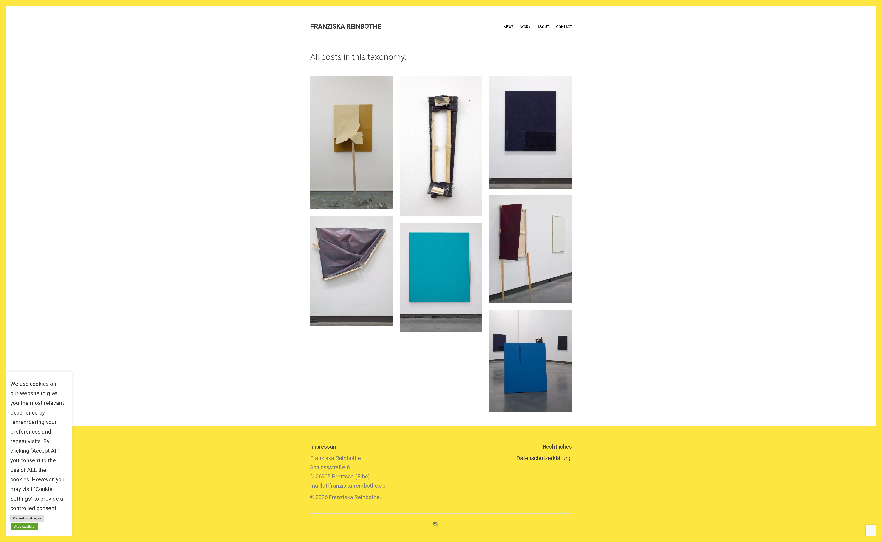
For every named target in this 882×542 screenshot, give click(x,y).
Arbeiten (372, 147)
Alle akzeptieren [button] (25, 526)
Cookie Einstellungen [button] (27, 518)
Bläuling (530, 127)
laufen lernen (531, 244)
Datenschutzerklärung (544, 458)
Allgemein (346, 147)
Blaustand (530, 356)
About (543, 27)
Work (525, 27)
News (508, 27)
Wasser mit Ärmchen (441, 272)
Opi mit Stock (351, 137)
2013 (326, 147)
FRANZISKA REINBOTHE (345, 26)
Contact (564, 27)
